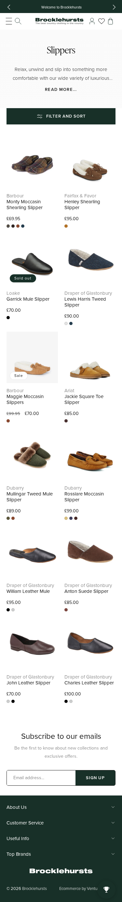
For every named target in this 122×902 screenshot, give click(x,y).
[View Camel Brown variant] (18, 226)
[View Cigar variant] (75, 518)
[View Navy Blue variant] (22, 226)
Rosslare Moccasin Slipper (84, 497)
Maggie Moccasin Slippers (25, 399)
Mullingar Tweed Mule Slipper (30, 497)
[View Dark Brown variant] (66, 609)
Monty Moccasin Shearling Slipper (25, 204)
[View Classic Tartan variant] (8, 226)
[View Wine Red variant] (13, 609)
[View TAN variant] (66, 226)
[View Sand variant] (66, 518)
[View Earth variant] (66, 323)
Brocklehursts (34, 888)
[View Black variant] (8, 609)
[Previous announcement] (9, 7)
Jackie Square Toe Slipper (83, 399)
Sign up (95, 778)
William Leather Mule (28, 591)
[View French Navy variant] (71, 518)
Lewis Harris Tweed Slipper (85, 302)
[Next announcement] (114, 7)
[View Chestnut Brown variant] (66, 420)
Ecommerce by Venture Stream (87, 888)
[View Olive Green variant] (8, 518)
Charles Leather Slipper (89, 683)
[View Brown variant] (13, 226)
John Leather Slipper (28, 683)
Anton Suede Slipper (86, 591)
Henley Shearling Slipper (82, 204)
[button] (14, 21)
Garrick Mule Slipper (28, 299)
